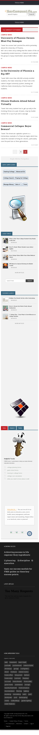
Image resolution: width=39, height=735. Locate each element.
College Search (9, 178)
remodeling (16, 694)
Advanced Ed (20, 171)
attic (6, 662)
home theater (17, 681)
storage (27, 685)
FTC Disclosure (10, 723)
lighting (26, 691)
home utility (28, 681)
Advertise (19, 723)
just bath (8, 665)
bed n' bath (22, 662)
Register (8, 726)
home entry (8, 678)
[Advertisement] (19, 365)
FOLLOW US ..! (11, 509)
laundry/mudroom (11, 688)
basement (13, 662)
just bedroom (17, 665)
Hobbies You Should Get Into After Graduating (22, 298)
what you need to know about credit (18, 479)
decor (7, 672)
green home (9, 685)
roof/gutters (25, 669)
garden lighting (26, 701)
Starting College (9, 171)
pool (15, 697)
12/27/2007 (34, 145)
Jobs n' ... (18, 184)
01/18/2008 (34, 62)
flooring (19, 691)
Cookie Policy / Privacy (15, 721)
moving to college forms (14, 473)
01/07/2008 (34, 117)
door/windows (9, 691)
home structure (24, 688)
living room (18, 675)
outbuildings (15, 701)
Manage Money (9, 184)
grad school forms (12, 470)
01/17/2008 (34, 92)
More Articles (19, 272)
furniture (14, 672)
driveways (8, 669)
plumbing (8, 694)
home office (9, 675)
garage (16, 669)
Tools (25, 184)
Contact (26, 723)
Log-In (32, 723)
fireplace (26, 678)
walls (24, 694)
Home (5, 721)
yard (29, 694)
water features (10, 704)
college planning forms (14, 467)
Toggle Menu (19, 3)
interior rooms (23, 672)
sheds (7, 701)
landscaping (23, 697)
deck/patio (8, 697)
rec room (8, 681)
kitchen (26, 675)
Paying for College (21, 178)
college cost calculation (14, 476)
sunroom (17, 678)
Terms (26, 721)
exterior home (28, 665)
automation (18, 685)
